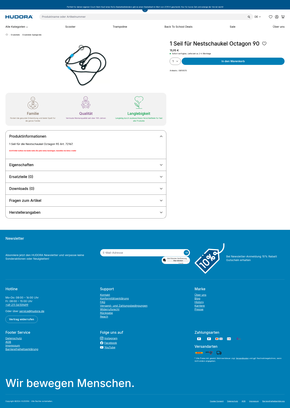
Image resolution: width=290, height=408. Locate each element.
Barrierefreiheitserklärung (21, 349)
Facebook (110, 342)
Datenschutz (13, 338)
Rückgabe (106, 313)
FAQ (102, 302)
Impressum (12, 345)
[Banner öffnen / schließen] (145, 9)
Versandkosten (242, 358)
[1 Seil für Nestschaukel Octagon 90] (85, 64)
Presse (199, 309)
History (199, 302)
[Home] (6, 35)
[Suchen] (249, 17)
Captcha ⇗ (184, 263)
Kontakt (105, 294)
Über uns (200, 294)
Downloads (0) (21, 188)
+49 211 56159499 (16, 304)
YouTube (109, 347)
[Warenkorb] (282, 17)
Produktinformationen (27, 136)
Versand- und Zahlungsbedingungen (123, 305)
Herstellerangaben (25, 212)
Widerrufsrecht (109, 309)
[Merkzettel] (271, 17)
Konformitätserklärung (114, 298)
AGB (8, 342)
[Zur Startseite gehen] (19, 17)
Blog (197, 298)
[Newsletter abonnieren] (186, 252)
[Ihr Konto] (277, 17)
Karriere (200, 305)
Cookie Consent (217, 401)
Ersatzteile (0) (21, 177)
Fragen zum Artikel (25, 200)
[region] (86, 64)
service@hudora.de (31, 311)
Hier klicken (178, 261)
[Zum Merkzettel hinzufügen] (264, 44)
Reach (104, 316)
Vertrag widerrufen (21, 319)
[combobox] (142, 17)
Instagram (110, 338)
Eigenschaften (21, 165)
